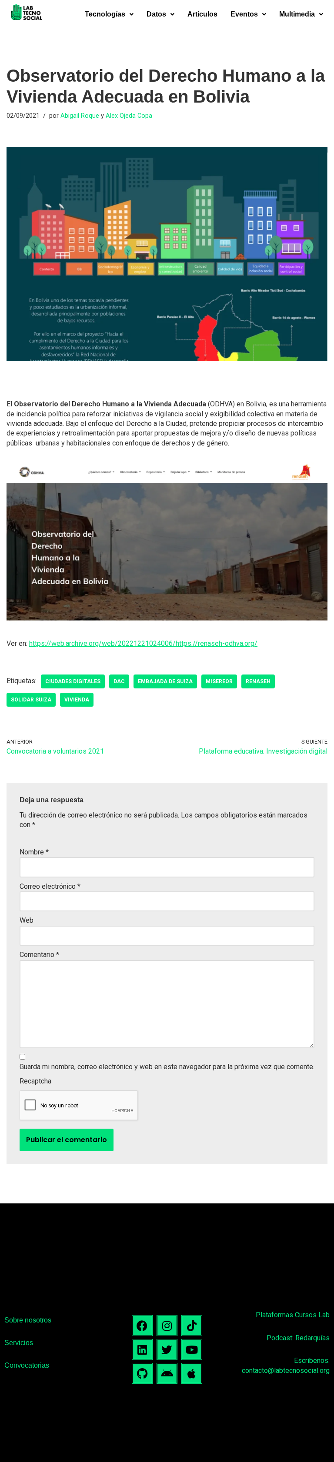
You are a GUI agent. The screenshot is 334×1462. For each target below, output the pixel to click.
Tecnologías (105, 14)
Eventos (244, 14)
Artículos (202, 14)
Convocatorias (26, 1365)
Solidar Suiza (31, 700)
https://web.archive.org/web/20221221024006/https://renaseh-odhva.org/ (143, 643)
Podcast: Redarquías (298, 1338)
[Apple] (192, 1373)
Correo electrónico (50, 886)
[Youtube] (192, 1349)
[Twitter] (167, 1349)
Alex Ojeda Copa (129, 116)
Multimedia (297, 14)
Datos (156, 14)
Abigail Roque (79, 116)
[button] (109, 14)
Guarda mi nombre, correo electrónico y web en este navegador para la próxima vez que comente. (167, 1067)
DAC (119, 681)
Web (26, 920)
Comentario (39, 954)
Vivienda (76, 700)
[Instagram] (167, 1325)
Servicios (18, 1342)
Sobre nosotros (27, 1320)
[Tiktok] (192, 1325)
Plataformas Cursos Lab (293, 1315)
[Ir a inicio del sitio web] (26, 13)
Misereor (219, 681)
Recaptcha (35, 1081)
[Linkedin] (142, 1349)
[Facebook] (142, 1325)
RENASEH (258, 681)
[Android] (167, 1373)
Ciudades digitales (72, 681)
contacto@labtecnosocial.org (286, 1370)
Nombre (34, 852)
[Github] (142, 1373)
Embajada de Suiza (165, 681)
